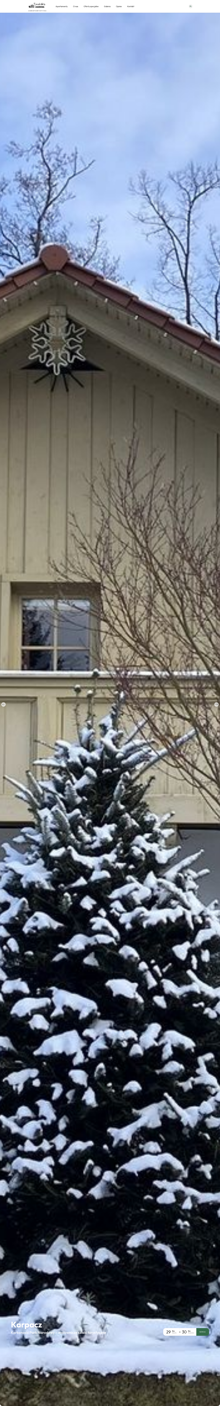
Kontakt (130, 6)
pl (191, 6)
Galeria (107, 6)
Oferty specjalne (91, 6)
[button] (3, 704)
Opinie (119, 6)
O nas (75, 6)
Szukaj (203, 1332)
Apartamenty (62, 6)
